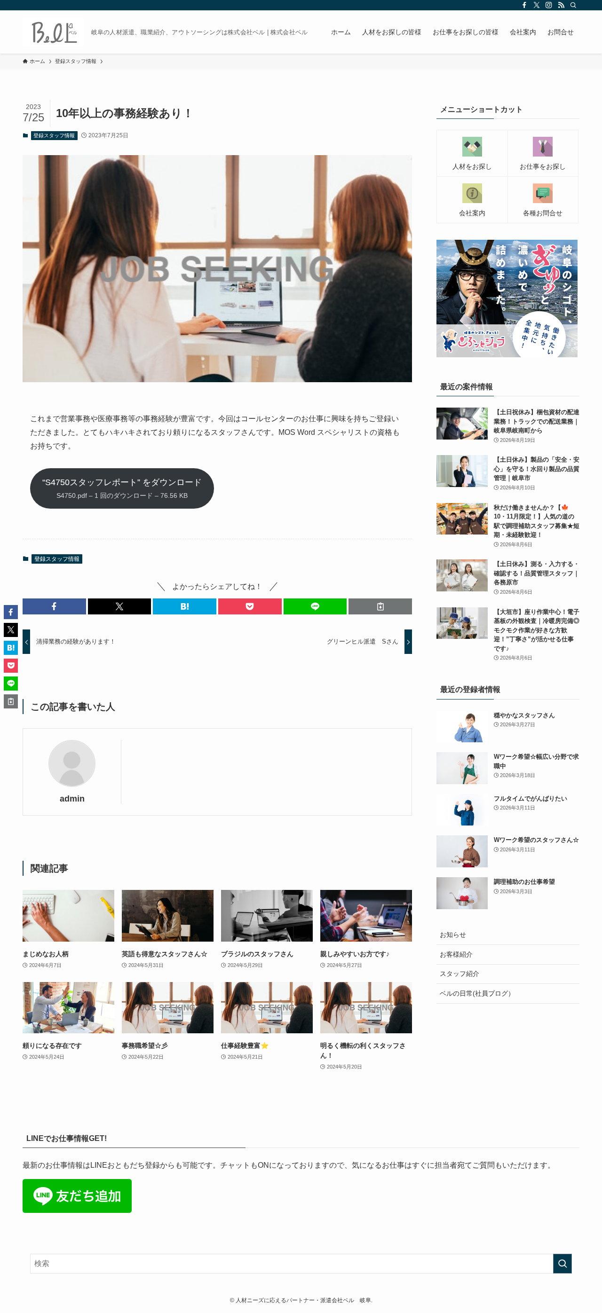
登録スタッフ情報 (54, 135)
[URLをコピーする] (380, 606)
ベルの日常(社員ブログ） (477, 993)
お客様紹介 (456, 954)
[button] (54, 606)
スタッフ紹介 (459, 973)
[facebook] (524, 5)
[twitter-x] (537, 5)
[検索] (573, 5)
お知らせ (453, 934)
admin (72, 798)
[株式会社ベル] (53, 32)
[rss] (561, 5)
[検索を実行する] (562, 1264)
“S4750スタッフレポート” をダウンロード (122, 488)
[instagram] (549, 5)
